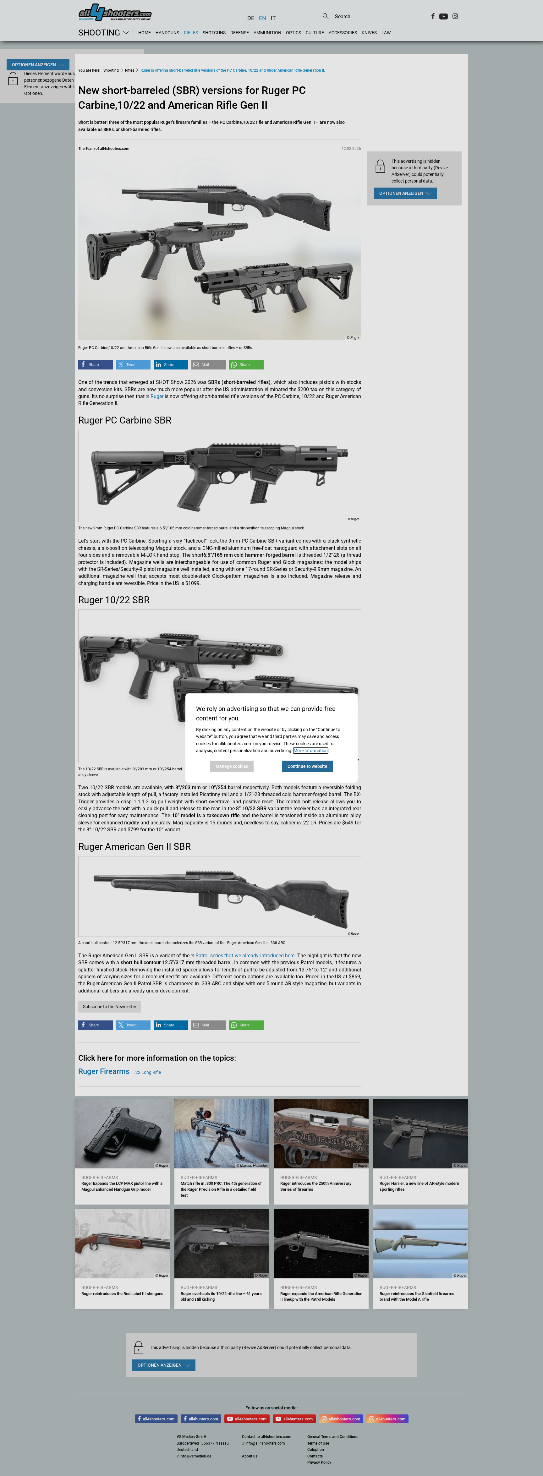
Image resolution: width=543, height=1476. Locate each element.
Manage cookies (232, 766)
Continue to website (307, 766)
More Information (310, 750)
